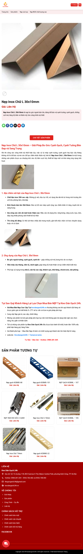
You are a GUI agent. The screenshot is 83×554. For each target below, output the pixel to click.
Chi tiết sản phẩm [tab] (41, 138)
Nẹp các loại (24, 12)
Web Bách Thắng (62, 551)
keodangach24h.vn (39, 308)
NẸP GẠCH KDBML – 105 (68, 418)
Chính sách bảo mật (11, 515)
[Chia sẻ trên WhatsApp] (3, 125)
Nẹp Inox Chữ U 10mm (41, 418)
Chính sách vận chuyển (12, 519)
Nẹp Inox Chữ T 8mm (14, 453)
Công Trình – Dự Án (11, 502)
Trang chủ (5, 12)
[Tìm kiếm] (79, 4)
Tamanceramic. (36, 335)
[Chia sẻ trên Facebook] (7, 125)
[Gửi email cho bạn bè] (15, 125)
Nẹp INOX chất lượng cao (38, 12)
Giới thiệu (7, 495)
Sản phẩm (14, 12)
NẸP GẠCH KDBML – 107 (68, 382)
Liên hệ (7, 506)
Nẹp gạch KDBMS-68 (14, 382)
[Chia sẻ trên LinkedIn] (23, 125)
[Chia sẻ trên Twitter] (11, 125)
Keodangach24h (21, 335)
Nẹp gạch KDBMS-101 (41, 382)
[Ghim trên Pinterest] (19, 125)
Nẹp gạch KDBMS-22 (41, 453)
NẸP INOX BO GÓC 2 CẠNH (14, 418)
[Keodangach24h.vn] (9, 5)
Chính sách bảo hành (12, 523)
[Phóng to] (4, 94)
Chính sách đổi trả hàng (13, 527)
